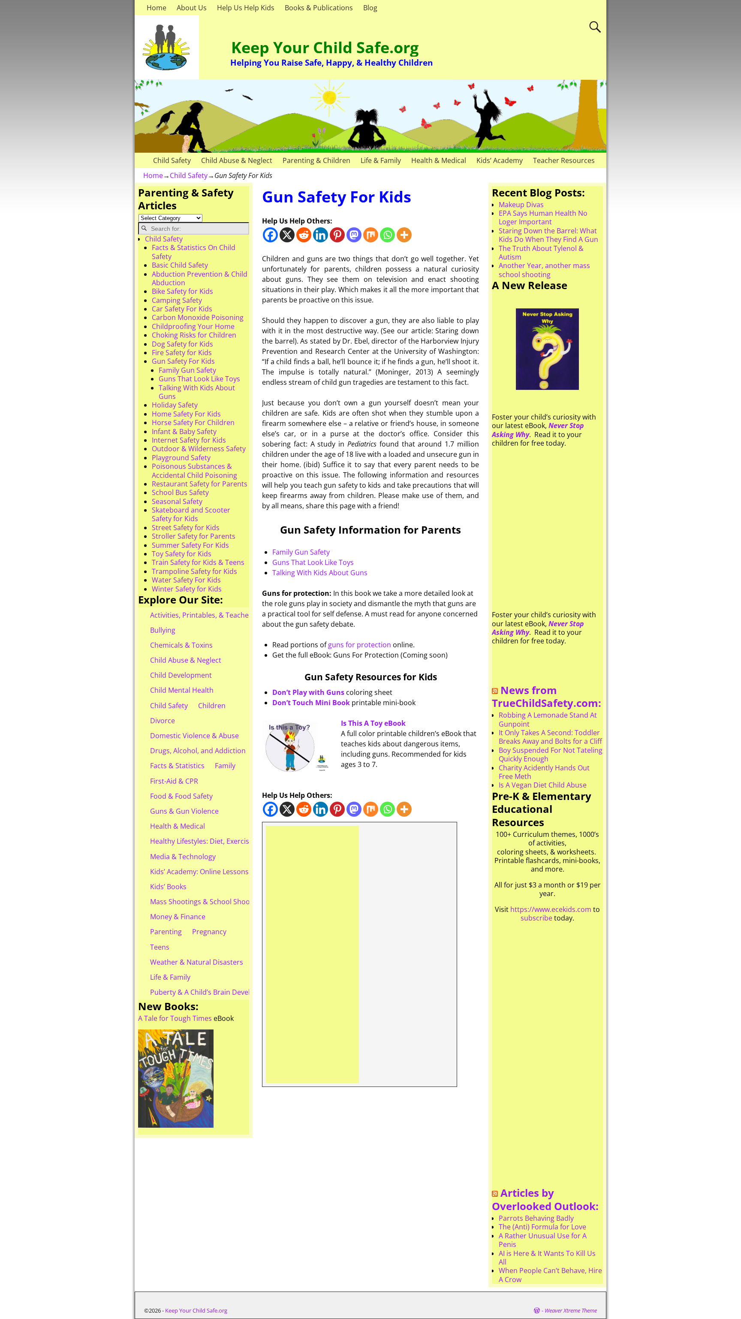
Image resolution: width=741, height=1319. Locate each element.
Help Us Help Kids (245, 7)
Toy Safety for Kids (181, 553)
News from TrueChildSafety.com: (546, 696)
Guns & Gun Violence (184, 811)
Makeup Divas (521, 204)
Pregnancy (209, 931)
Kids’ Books (168, 886)
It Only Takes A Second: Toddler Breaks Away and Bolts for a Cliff (550, 737)
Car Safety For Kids (182, 309)
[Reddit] (303, 234)
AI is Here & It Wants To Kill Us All (547, 1258)
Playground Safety (181, 457)
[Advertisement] (312, 954)
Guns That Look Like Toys (313, 562)
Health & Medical (438, 160)
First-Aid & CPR (174, 781)
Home (156, 7)
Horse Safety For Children (193, 422)
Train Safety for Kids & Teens (198, 562)
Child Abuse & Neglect (236, 160)
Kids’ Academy (499, 160)
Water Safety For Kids (186, 580)
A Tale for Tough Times (175, 1018)
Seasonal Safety (177, 501)
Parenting (166, 931)
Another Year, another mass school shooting (544, 270)
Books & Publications (319, 7)
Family (225, 765)
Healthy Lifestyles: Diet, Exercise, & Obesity (219, 841)
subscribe (536, 918)
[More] (404, 234)
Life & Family (381, 160)
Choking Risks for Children (194, 335)
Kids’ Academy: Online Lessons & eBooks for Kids (228, 871)
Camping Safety (177, 300)
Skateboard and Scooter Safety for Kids (191, 514)
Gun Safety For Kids (183, 361)
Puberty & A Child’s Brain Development (213, 992)
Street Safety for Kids (186, 527)
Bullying (162, 630)
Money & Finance (177, 916)
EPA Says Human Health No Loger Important (543, 217)
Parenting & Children (316, 160)
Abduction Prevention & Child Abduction (199, 278)
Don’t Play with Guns (308, 692)
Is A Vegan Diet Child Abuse (543, 785)
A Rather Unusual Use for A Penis (543, 1240)
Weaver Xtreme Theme (571, 1310)
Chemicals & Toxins (181, 645)
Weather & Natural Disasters (196, 962)
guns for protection (359, 644)
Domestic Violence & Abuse (194, 735)
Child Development (181, 675)
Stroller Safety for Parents (193, 536)
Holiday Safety (175, 405)
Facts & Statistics (177, 765)
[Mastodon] (353, 234)
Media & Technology (183, 856)
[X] (287, 234)
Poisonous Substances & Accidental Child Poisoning (194, 471)
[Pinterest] (337, 234)
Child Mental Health (182, 690)
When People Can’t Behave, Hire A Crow (550, 1275)
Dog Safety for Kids (182, 344)
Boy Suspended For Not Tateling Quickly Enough (550, 755)
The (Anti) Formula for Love (542, 1226)
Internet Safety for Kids (189, 440)
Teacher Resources (564, 160)
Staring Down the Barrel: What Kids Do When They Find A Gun (548, 235)
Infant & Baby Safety (184, 431)
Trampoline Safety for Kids (194, 571)
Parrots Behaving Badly (536, 1218)
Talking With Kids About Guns (319, 572)
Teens (159, 947)
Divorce (162, 720)
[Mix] (370, 234)
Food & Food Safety (181, 796)
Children (212, 705)
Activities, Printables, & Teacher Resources (218, 615)
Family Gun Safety (301, 552)
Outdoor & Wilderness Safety (199, 448)
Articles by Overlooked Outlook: (545, 1199)
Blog (370, 7)
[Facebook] (270, 234)
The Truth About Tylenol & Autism (541, 253)
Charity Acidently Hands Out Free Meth (544, 772)
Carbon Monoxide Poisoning (198, 317)
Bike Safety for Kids (182, 291)
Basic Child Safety (180, 265)
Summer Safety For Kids (190, 545)
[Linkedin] (320, 234)
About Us (192, 7)
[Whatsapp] (387, 234)
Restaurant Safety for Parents (199, 484)
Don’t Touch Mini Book (311, 702)
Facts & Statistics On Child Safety (193, 252)
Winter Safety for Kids (187, 589)
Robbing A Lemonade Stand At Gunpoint (548, 719)
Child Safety (172, 160)
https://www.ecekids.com (550, 909)
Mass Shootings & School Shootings (208, 901)
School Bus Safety (180, 492)
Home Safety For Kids (186, 414)
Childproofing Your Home (193, 326)
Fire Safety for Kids (182, 352)
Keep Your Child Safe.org (325, 47)
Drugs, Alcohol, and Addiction (198, 750)
